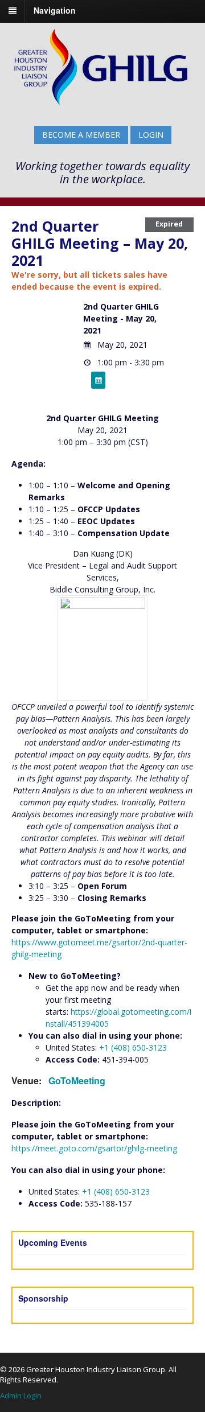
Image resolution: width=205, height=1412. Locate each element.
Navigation (55, 10)
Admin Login (21, 1395)
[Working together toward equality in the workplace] (101, 103)
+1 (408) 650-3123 (133, 1047)
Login (150, 134)
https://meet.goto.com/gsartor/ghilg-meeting (94, 1148)
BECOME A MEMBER (81, 134)
